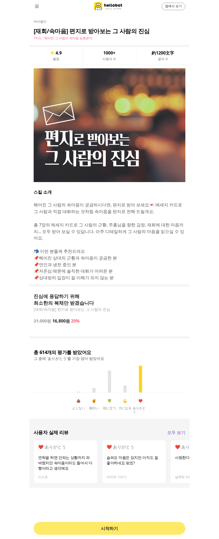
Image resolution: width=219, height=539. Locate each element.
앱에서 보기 (173, 6)
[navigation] (44, 6)
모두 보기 (176, 432)
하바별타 (40, 21)
